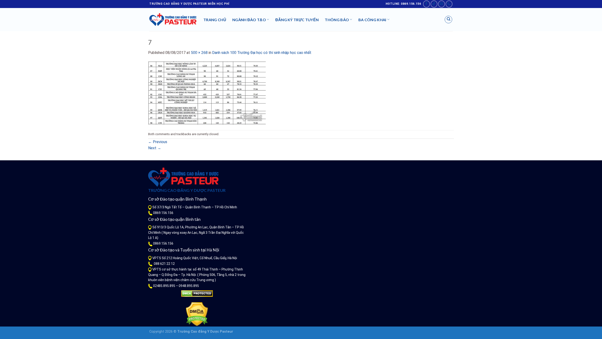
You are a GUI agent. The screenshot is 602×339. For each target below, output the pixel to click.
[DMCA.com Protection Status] (197, 293)
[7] (207, 92)
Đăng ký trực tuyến (297, 19)
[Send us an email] (441, 3)
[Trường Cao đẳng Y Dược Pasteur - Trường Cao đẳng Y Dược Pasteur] (172, 19)
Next (154, 148)
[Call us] (449, 3)
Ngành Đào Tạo (249, 19)
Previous (157, 142)
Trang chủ (214, 19)
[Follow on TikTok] (434, 3)
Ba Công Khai (372, 19)
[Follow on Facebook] (426, 3)
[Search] (448, 19)
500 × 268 (199, 52)
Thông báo (337, 19)
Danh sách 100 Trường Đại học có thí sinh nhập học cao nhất (261, 52)
